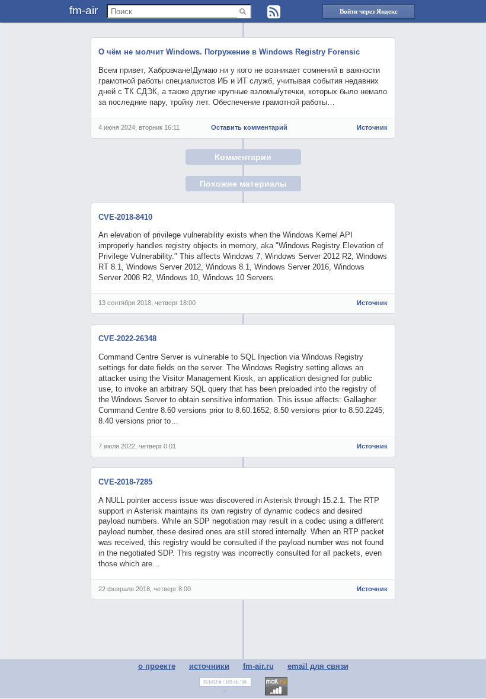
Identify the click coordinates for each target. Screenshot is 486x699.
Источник (372, 127)
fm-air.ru (258, 666)
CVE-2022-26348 (127, 338)
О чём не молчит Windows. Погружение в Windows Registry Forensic (229, 51)
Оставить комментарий (249, 127)
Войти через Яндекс (369, 11)
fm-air (83, 10)
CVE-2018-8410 (125, 217)
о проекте (156, 666)
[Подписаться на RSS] (273, 11)
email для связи (317, 666)
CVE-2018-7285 (125, 481)
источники (209, 666)
